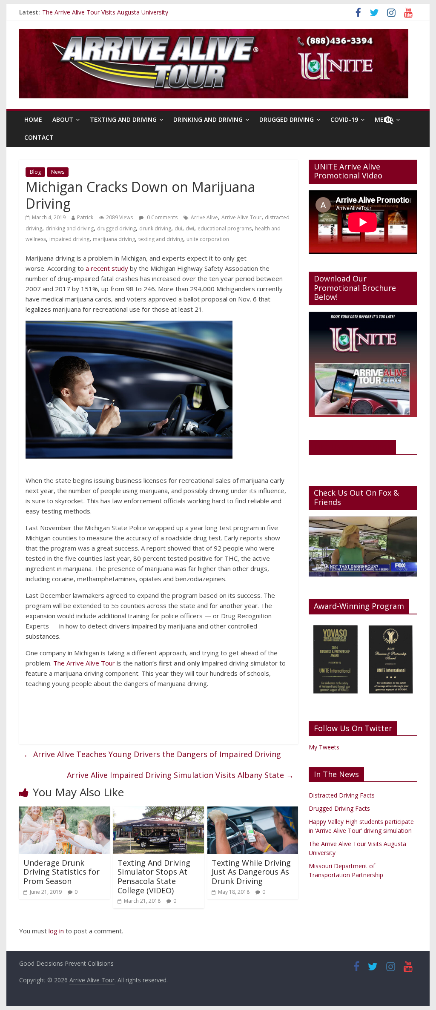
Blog (35, 171)
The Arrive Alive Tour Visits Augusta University (105, 15)
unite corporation (207, 239)
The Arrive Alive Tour (84, 663)
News (57, 171)
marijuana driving (114, 239)
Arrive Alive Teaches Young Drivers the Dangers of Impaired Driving (152, 754)
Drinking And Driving (208, 119)
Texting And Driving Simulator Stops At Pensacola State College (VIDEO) (154, 876)
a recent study (107, 268)
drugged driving (116, 228)
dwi (190, 228)
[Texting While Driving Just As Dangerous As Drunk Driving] (252, 811)
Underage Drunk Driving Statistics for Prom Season (61, 872)
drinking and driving (70, 228)
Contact (39, 137)
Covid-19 (344, 119)
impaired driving (69, 239)
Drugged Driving (286, 119)
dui (178, 228)
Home (33, 119)
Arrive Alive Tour (241, 217)
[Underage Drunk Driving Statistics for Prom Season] (64, 811)
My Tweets (324, 747)
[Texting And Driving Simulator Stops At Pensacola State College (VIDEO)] (158, 811)
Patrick (85, 217)
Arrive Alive (204, 217)
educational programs (225, 228)
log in (56, 931)
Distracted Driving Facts (342, 795)
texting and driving (160, 239)
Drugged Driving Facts (339, 808)
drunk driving (155, 228)
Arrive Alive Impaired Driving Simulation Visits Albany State (180, 775)
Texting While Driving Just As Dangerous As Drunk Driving (251, 872)
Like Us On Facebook (352, 447)
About (62, 119)
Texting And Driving (123, 119)
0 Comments (162, 217)
